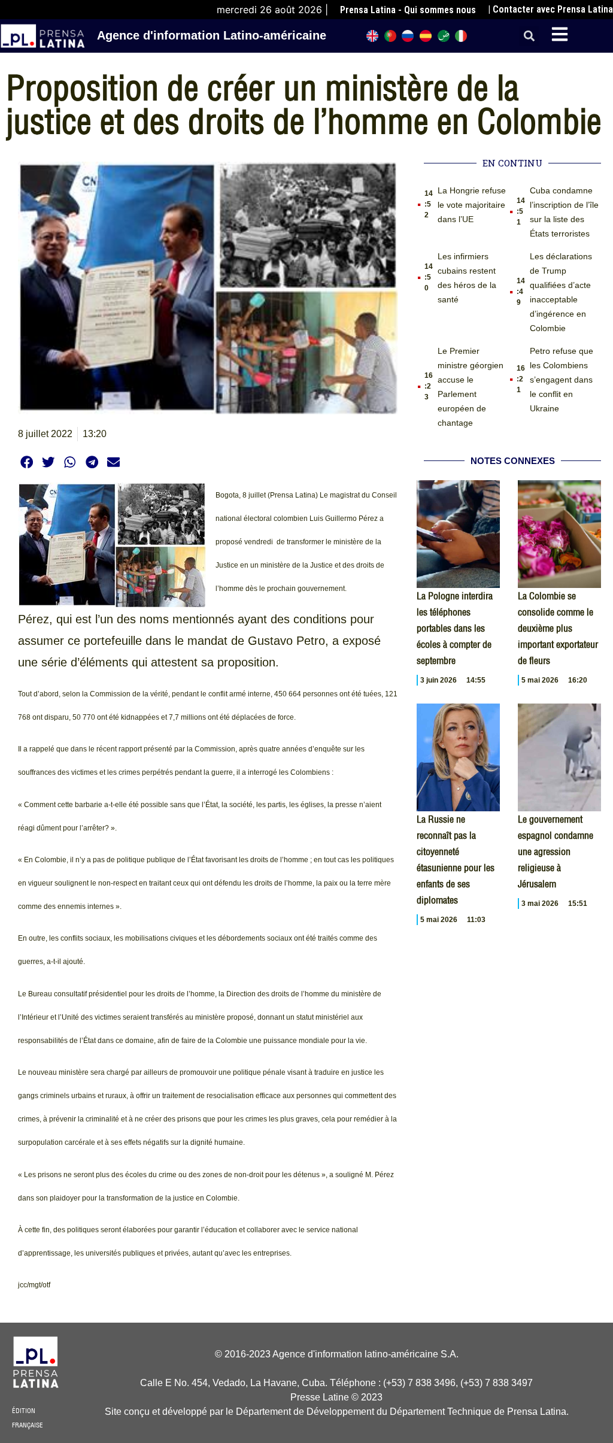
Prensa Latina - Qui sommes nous (408, 10)
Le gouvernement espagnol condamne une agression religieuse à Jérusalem (555, 851)
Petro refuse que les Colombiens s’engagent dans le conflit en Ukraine (561, 379)
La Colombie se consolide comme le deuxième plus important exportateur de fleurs (558, 628)
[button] (529, 36)
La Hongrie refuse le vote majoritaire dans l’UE (472, 205)
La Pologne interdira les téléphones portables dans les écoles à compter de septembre (455, 628)
